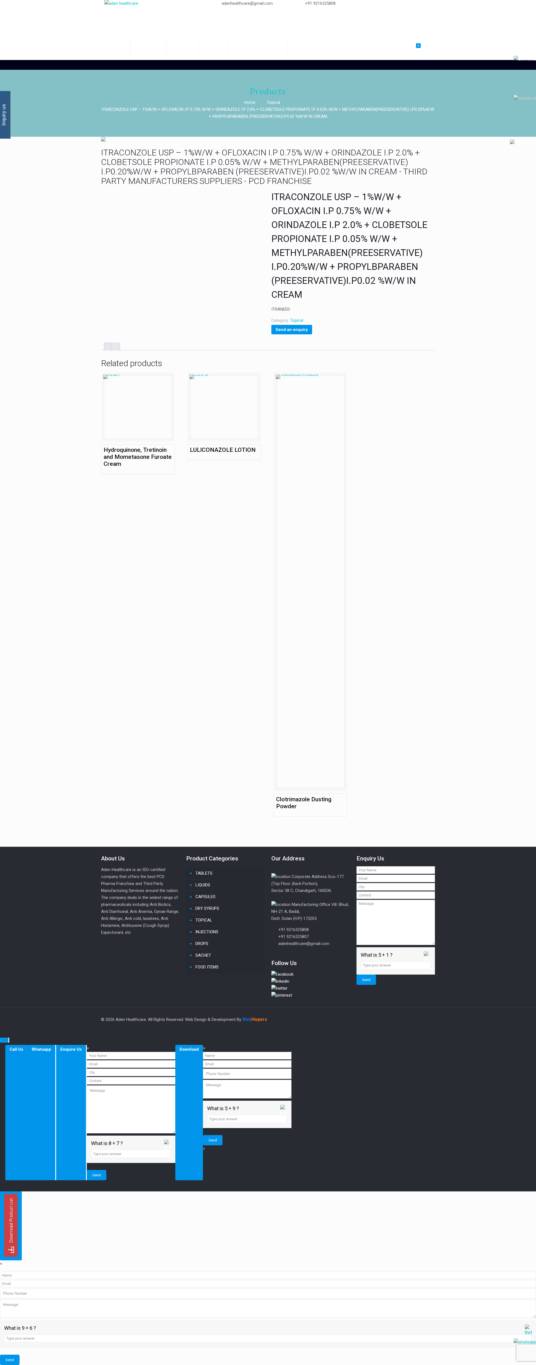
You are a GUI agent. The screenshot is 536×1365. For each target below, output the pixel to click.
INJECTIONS (206, 931)
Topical (273, 102)
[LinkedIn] (369, 17)
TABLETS (203, 873)
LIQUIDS (202, 884)
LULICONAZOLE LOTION (223, 450)
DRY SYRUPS (207, 908)
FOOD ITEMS (207, 967)
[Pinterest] (369, 24)
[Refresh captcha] (427, 960)
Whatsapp (41, 1049)
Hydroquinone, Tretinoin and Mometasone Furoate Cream (138, 457)
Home (249, 102)
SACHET (203, 955)
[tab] (108, 346)
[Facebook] (369, 3)
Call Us (16, 1049)
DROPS (201, 943)
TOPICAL (203, 920)
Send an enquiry (292, 329)
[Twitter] (369, 10)
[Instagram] (369, 31)
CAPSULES (205, 896)
